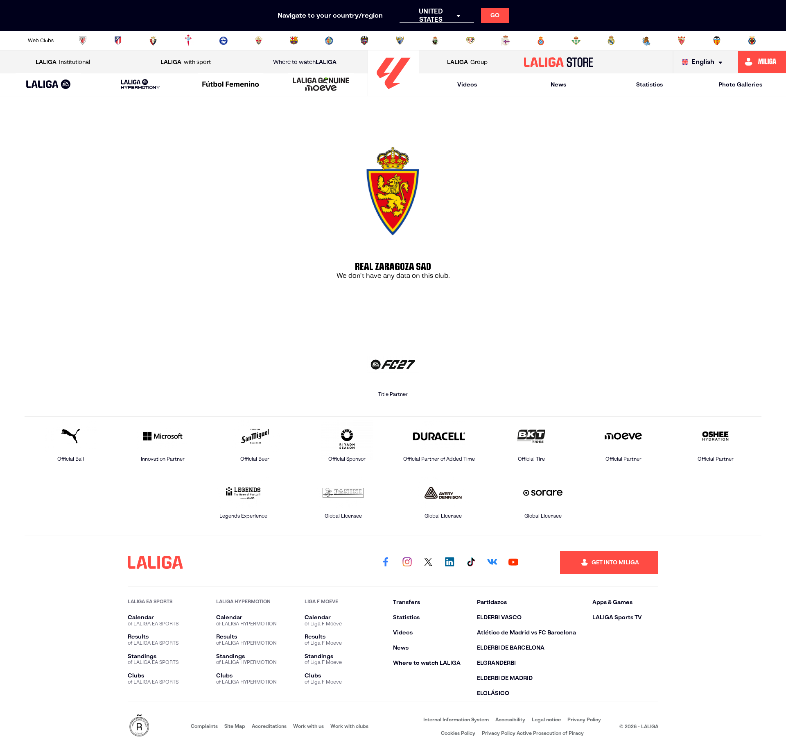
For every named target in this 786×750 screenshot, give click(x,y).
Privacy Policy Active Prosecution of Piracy (533, 733)
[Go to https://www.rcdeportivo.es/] (505, 40)
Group (467, 62)
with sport (185, 62)
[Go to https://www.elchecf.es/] (259, 40)
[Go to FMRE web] (139, 726)
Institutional (63, 62)
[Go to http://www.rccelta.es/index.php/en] (188, 40)
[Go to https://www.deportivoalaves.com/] (223, 40)
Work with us (308, 726)
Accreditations (269, 726)
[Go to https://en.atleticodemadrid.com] (118, 40)
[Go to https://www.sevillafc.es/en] (681, 40)
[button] (48, 84)
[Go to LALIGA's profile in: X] (428, 562)
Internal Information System (456, 719)
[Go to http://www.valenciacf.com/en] (717, 40)
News (558, 84)
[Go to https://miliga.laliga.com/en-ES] (762, 62)
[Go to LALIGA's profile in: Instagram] (407, 562)
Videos (467, 84)
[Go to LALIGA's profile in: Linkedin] (449, 562)
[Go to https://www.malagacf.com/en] (400, 40)
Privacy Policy (584, 719)
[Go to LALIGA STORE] (558, 62)
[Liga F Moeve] (230, 85)
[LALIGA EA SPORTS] (48, 85)
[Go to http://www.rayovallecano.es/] (470, 40)
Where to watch (305, 62)
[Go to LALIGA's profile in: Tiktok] (470, 562)
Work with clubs (349, 726)
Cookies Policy (458, 733)
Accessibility (510, 719)
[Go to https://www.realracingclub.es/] (435, 40)
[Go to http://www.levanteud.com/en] (364, 40)
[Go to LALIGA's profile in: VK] (492, 562)
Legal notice (546, 719)
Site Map (234, 726)
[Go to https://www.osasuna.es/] (153, 40)
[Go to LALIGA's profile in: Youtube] (513, 562)
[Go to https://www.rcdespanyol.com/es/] (541, 40)
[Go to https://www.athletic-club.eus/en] (83, 40)
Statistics (649, 84)
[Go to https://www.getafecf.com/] (329, 40)
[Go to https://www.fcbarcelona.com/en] (294, 40)
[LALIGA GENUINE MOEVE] (321, 85)
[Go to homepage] (393, 92)
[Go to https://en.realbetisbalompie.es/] (576, 40)
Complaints (204, 726)
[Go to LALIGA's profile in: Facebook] (385, 562)
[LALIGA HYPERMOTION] (140, 84)
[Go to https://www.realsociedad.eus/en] (646, 40)
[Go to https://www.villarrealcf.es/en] (752, 40)
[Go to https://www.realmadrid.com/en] (611, 40)
